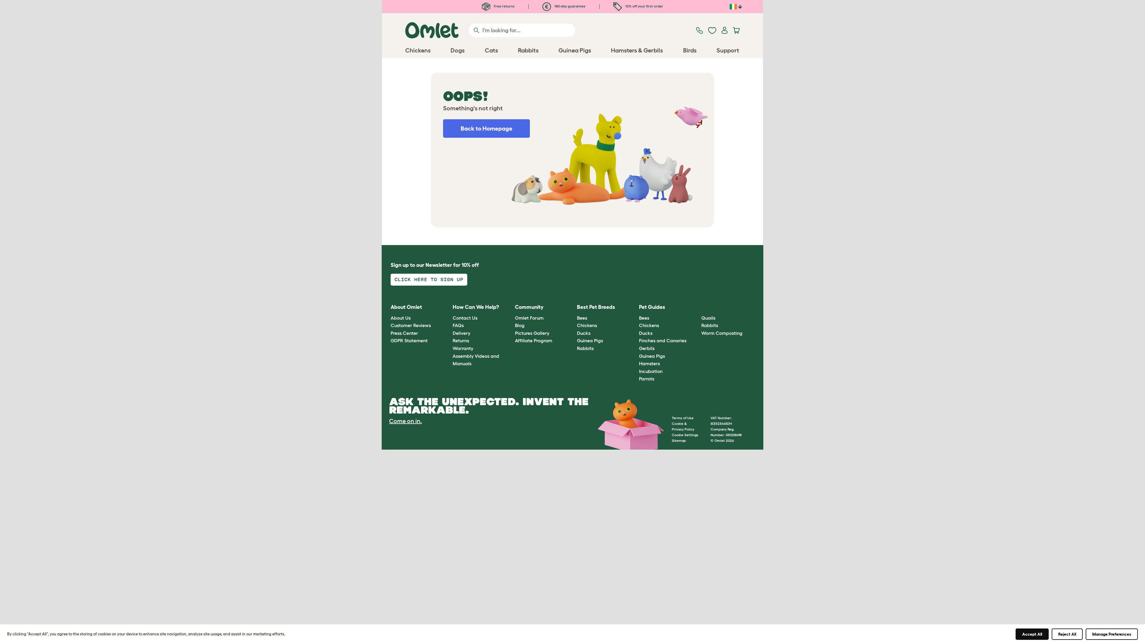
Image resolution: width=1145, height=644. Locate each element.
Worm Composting (721, 333)
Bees (582, 318)
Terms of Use (683, 418)
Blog (519, 325)
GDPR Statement (409, 340)
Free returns (504, 6)
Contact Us (465, 318)
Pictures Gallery (532, 333)
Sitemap (679, 440)
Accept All (1032, 634)
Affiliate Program (533, 340)
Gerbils (646, 348)
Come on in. (405, 421)
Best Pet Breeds (596, 307)
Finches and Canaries (662, 340)
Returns (461, 340)
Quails (708, 318)
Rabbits (585, 348)
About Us (401, 318)
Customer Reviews (411, 325)
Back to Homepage (486, 128)
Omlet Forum (529, 318)
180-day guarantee (569, 6)
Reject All (1067, 634)
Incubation (651, 371)
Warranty (463, 348)
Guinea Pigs (590, 340)
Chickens (587, 325)
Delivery (461, 333)
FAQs (458, 325)
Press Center (404, 333)
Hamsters (649, 363)
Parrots (646, 378)
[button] (696, 307)
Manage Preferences (1111, 634)
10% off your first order (643, 6)
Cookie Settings (685, 435)
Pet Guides (652, 307)
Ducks (583, 333)
